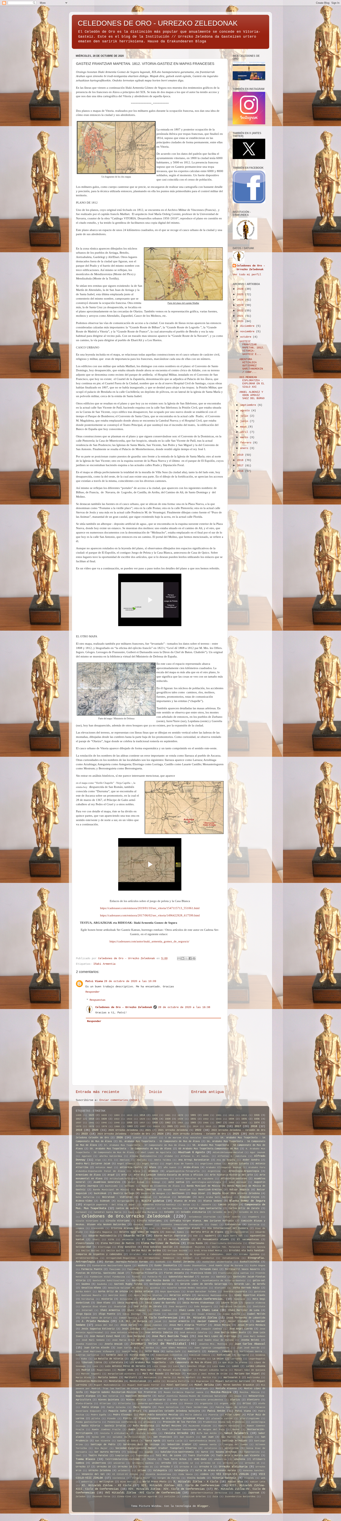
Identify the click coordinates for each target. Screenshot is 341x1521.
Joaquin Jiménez (183, 1328)
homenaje (239, 1299)
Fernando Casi (209, 1269)
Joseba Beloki (250, 1340)
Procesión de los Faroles (179, 1422)
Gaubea (86, 1284)
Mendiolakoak (138, 1381)
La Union (218, 1358)
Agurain (87, 1156)
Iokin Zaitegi (132, 1314)
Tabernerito (251, 1452)
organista (206, 1403)
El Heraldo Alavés (176, 1239)
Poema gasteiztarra (88, 1422)
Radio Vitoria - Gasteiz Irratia (104, 1425)
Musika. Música (249, 1392)
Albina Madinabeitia (143, 1156)
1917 (78, 1119)
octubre (246, 336)
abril (245, 432)
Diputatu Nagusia (101, 1232)
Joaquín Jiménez (211, 1329)
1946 (104, 1123)
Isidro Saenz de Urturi (96, 1318)
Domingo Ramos (175, 1232)
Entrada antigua (207, 1092)
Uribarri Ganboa (143, 1463)
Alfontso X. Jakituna (232, 1156)
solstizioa (231, 1448)
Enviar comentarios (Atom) (119, 1100)
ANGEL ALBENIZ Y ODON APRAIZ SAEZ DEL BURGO (251, 395)
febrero (246, 442)
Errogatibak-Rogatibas (121, 1258)
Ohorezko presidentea (209, 1400)
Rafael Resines (171, 1425)
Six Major (101, 1448)
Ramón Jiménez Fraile (106, 1429)
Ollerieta (124, 1403)
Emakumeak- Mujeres (192, 1247)
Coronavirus (233, 1224)
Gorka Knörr (83, 1291)
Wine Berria (128, 1482)
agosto (245, 410)
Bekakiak (145, 1197)
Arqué (111, 1175)
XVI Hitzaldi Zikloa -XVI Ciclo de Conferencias (143, 1492)
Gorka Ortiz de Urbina (113, 1291)
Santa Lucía (174, 1441)
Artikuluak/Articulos (123, 1179)
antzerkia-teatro (131, 1167)
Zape (237, 1493)
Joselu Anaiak (113, 1344)
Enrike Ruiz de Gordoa (146, 1250)
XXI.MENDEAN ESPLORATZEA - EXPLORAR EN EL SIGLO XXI (251, 382)
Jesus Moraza (222, 1325)
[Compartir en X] (186, 958)
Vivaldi (249, 1478)
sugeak (149, 1452)
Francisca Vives (201, 1273)
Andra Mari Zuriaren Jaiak (93, 1163)
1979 (104, 1126)
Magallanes (104, 1370)
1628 (104, 1115)
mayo (244, 426)
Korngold (243, 1355)
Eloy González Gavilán (158, 1247)
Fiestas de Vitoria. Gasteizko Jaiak (100, 1273)
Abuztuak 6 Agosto (191, 1152)
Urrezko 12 (186, 1463)
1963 (180, 1123)
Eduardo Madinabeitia (102, 1235)
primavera (149, 1422)
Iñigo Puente (106, 1314)
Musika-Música (221, 1392)
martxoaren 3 (232, 1377)
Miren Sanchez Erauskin (238, 1385)
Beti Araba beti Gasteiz (215, 1197)
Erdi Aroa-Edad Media (208, 1250)
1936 (256, 1119)
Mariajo (175, 1373)
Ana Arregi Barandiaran (193, 1160)
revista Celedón (146, 1433)
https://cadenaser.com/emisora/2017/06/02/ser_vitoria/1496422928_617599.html (150, 915)
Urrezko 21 (146, 1467)
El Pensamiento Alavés (213, 1239)
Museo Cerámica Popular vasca (183, 1392)
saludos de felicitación (129, 1437)
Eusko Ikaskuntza (166, 1265)
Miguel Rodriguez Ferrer (143, 1385)
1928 (167, 1119)
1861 (167, 1115)
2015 (208, 1126)
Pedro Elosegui (122, 1414)
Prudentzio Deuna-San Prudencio (224, 1422)
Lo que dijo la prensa (232, 1362)
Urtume (142, 1470)
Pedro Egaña (98, 1415)
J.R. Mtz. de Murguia (133, 1321)
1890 (206, 1115)
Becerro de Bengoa (153, 1193)
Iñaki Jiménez (162, 1310)
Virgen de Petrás (168, 1478)
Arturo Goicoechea (156, 1179)
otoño (261, 1403)
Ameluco (124, 1160)
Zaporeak (253, 1492)
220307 (153, 1138)
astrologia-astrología (206, 1182)
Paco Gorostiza (168, 1407)
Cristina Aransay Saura (126, 1228)
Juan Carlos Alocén (96, 1347)
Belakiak (164, 1197)
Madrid (86, 1370)
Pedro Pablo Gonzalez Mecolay (158, 1414)
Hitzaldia (126, 1299)
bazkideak (100, 1193)
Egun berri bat (233, 1236)
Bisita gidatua (152, 1200)
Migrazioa (202, 1381)
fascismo (114, 1269)
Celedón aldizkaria (193, 1212)
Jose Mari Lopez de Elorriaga (217, 1336)
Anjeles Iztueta (238, 1163)
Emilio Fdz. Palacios (226, 1247)
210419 (137, 1138)
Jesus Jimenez (153, 1325)
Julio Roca (152, 1351)
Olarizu (235, 1399)
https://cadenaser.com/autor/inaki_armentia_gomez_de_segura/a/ (149, 941)
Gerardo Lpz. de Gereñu (249, 1284)
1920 (104, 1119)
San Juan (207, 1437)
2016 (241, 471)
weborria (86, 1482)
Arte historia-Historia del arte (231, 1175)
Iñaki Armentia (104, 963)
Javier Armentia (179, 1321)
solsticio (210, 1448)
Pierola (213, 1415)
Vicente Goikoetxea (158, 1474)
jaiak (157, 1321)
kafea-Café (173, 1351)
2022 (241, 310)
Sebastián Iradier (179, 1444)
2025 (241, 294)
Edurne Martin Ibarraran (170, 1235)
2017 (241, 465)
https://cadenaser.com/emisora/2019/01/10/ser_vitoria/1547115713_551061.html (150, 908)
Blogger (202, 1506)
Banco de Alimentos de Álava (161, 1186)
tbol (78, 1455)
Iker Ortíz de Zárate (147, 1306)
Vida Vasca (185, 1474)
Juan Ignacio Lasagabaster (211, 1348)
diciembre (248, 326)
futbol (136, 1277)
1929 (180, 1119)
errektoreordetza (87, 1258)
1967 (218, 1122)
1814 (142, 1115)
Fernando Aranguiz (181, 1269)
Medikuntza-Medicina (89, 1381)
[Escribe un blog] (183, 958)
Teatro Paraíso (98, 1455)
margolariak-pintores (122, 1374)
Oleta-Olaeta (84, 1403)
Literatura (116, 1362)
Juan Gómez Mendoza (174, 1348)
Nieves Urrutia (136, 1399)
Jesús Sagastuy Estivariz (98, 1328)
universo (119, 1463)
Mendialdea (116, 1381)
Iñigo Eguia (83, 1314)
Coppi (214, 1224)
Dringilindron (239, 1232)
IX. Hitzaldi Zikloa (202, 1317)
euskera (143, 1265)
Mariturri (131, 1377)
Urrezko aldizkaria (233, 1466)
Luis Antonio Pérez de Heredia (125, 1366)
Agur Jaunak (257, 1152)
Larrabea (236, 1359)
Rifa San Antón (207, 1433)
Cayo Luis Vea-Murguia (142, 1212)
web (263, 1478)
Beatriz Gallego (123, 1193)
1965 (193, 1122)
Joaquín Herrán (156, 1329)
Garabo (205, 1277)
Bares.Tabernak (146, 1189)
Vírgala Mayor (141, 1478)
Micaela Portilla (178, 1381)
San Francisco (162, 1437)
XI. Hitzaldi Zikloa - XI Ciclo (106, 1485)
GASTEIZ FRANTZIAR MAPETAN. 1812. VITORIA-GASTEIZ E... (251, 348)
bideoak (105, 1201)
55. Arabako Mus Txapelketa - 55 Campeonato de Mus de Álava (159, 1141)
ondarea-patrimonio (150, 1403)
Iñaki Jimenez (136, 1310)
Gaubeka (102, 1284)
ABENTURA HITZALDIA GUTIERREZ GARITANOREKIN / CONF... (251, 366)
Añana (152, 1167)
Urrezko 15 (252, 1463)
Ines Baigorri (178, 1306)
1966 (206, 1123)
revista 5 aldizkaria (114, 1433)
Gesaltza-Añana (91, 1287)
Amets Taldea (162, 1160)
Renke (235, 1429)
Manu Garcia (148, 1370)
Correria (253, 1224)
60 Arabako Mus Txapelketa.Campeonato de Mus (208, 1148)
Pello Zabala (193, 1415)
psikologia (258, 1422)
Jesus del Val (104, 1325)
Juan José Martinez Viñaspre (95, 1351)
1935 (244, 1119)
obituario (159, 1399)
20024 (156, 1126)
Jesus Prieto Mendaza (251, 1325)
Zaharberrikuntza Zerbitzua (209, 1493)
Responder (92, 991)
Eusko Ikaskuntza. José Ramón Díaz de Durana (213, 1265)
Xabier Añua (235, 1481)
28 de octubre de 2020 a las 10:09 (130, 981)
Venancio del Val (93, 1474)
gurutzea (259, 1291)
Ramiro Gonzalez (228, 1426)
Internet (87, 1310)
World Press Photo (154, 1481)
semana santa (207, 1444)
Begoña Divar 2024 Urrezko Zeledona (236, 1193)
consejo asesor (143, 1224)
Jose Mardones (136, 1336)
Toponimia (142, 1455)
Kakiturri (194, 1351)
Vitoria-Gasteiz (224, 1477)
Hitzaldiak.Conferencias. (205, 1299)
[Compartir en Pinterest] (194, 958)
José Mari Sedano (93, 1340)
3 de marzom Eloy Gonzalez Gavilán (189, 1138)
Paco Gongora (142, 1407)
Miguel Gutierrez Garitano (232, 1381)
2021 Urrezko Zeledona (172, 1130)
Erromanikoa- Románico (159, 1258)
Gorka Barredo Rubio (246, 1287)
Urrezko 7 (166, 1466)
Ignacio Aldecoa (255, 1303)
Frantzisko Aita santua (233, 1273)
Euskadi (160, 1262)
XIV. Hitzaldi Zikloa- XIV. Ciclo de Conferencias (166, 1488)
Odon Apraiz (180, 1400)
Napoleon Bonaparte (138, 1396)
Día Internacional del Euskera (227, 1228)
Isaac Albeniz (207, 1314)
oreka (173, 1403)
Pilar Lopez (232, 1414)
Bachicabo (111, 1186)
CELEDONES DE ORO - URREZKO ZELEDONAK (158, 23)
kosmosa (260, 1355)
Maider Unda (125, 1370)
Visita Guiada (196, 1478)
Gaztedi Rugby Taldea (128, 1284)
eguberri (210, 1235)
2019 (241, 454)
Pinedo (111, 1418)
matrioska (253, 1377)
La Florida (137, 1358)
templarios (122, 1455)
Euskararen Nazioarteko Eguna (111, 1265)
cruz (152, 1228)
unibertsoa (99, 1463)
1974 (256, 1122)
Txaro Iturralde (198, 1455)
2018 (241, 460)
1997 (142, 1126)
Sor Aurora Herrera (107, 1452)
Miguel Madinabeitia (107, 1385)
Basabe (168, 1190)
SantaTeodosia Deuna (202, 1441)
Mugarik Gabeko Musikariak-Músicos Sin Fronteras (123, 1392)
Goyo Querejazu (170, 1291)
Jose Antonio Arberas (124, 1332)
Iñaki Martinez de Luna (243, 1310)
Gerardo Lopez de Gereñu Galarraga (203, 1284)
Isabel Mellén (256, 1314)
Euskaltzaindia (249, 1261)
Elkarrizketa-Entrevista (226, 1243)
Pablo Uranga (90, 1407)
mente (156, 1381)
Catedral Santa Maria (107, 1212)
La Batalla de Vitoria (108, 1358)
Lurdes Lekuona (255, 1366)
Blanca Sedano (212, 1201)
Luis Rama (218, 1366)
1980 (117, 1126)
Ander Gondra (251, 1160)
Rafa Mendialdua (143, 1425)
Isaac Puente (231, 1314)
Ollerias (105, 1403)
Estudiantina (231, 1258)
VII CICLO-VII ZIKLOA (232, 1474)
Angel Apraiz (150, 1164)
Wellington (106, 1481)
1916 (256, 1115)
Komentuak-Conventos (169, 1355)
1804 (117, 1115)
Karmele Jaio (114, 1355)
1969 (244, 1123)
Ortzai (247, 1403)
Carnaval (81, 1212)
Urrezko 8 (186, 1467)
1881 (193, 1115)
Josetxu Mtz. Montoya (213, 1344)
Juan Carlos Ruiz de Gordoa (135, 1348)
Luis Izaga (159, 1366)
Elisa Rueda (195, 1243)
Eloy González (127, 1247)
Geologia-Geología (161, 1284)
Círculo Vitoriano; (149, 1220)
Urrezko (166, 1463)
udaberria (220, 1459)
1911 (231, 1115)
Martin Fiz (209, 1377)
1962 (167, 1122)
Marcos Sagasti (91, 1374)
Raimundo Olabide (200, 1426)
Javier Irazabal (238, 1321)
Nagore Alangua (85, 1396)
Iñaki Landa (187, 1310)
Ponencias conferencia (122, 1422)
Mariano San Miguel (247, 1373)
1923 (129, 1119)
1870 (180, 1115)
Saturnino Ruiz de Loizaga (141, 1444)
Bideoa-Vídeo (84, 1201)
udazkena (239, 1459)
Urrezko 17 (83, 1466)
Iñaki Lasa (210, 1310)
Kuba (84, 1359)
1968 (231, 1123)
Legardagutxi (257, 1359)
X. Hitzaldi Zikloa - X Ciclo (195, 1481)
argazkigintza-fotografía (183, 1171)
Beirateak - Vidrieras (117, 1197)
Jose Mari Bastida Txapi (170, 1336)
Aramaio (153, 1171)
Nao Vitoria (110, 1396)
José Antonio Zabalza (193, 1332)
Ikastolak (120, 1306)
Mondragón (202, 1388)
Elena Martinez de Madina (117, 1243)
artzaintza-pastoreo (234, 1178)
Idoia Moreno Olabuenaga (198, 1302)
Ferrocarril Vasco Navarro (242, 1269)
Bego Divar (198, 1193)
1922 (117, 1119)
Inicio (155, 1092)
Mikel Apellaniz (177, 1385)
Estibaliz (207, 1258)
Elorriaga (104, 1247)
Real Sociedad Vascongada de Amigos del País (193, 1429)
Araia (136, 1171)
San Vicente (102, 1441)
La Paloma (179, 1358)
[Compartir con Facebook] (190, 958)
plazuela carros (222, 1418)
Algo (98, 1160)
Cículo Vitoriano (87, 1221)
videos (204, 1474)
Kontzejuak (224, 1355)
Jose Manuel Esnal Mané (105, 1336)
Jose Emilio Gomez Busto (230, 1332)
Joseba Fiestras (86, 1344)
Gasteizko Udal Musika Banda (151, 1280)
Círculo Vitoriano (118, 1220)
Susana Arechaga (226, 1452)
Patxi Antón (216, 1410)
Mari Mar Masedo (152, 1373)
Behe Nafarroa (85, 1197)
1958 (155, 1122)
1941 (91, 1123)
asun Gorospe (237, 1182)
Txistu (151, 1459)
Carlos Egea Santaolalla (205, 1208)
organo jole (227, 1403)
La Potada (199, 1359)
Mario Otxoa (83, 1377)
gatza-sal (259, 1280)
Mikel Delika (204, 1384)
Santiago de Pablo (103, 1444)
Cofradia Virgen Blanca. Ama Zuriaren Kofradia (202, 1220)
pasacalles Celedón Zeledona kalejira (174, 1411)
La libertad (158, 1358)
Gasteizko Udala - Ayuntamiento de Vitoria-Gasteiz (211, 1280)
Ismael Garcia (128, 1318)
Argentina (214, 1171)
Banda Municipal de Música (111, 1190)
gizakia (155, 1288)
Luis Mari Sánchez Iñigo (189, 1366)
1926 (155, 1119)
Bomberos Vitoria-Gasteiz (159, 1205)
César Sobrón (231, 1217)
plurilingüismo (249, 1418)
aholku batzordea (110, 1156)
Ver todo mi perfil (247, 274)
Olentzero (253, 1399)
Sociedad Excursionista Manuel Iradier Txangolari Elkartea (156, 1448)
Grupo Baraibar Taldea (201, 1291)
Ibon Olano (103, 1302)
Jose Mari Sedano (254, 1336)
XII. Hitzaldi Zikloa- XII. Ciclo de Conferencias (180, 1485)
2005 (170, 1126)
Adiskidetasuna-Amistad (228, 1152)
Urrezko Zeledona (100, 1470)
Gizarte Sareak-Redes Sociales (187, 1288)
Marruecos (150, 1377)
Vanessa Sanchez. (254, 1470)
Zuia (215, 1496)
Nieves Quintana (108, 1399)
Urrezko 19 (125, 1466)
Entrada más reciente (97, 1092)
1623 (91, 1115)
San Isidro (187, 1437)
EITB (111, 1239)
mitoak (184, 1388)
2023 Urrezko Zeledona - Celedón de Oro (123, 1134)
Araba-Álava (191, 1167)
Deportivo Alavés (189, 1228)
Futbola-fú (154, 1277)
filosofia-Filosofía (144, 1273)
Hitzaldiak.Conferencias (158, 1299)
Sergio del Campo (235, 1444)
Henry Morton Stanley (148, 1295)
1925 (142, 1119)
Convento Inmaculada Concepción (182, 1224)
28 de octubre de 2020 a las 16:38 (184, 1007)
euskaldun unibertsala (217, 1262)
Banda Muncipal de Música (203, 1186)
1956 (129, 1122)
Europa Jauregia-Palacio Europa (126, 1261)
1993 (130, 1126)
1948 (117, 1123)
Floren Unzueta (174, 1273)
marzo (245, 437)
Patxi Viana (94, 981)
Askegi (156, 1182)
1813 (129, 1115)
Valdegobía (160, 1470)
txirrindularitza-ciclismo (122, 1459)
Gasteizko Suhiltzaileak (109, 1280)
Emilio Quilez (90, 1250)
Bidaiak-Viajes (249, 1197)
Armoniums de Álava (88, 1175)
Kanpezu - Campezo (220, 1351)
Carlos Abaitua (172, 1208)
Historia (106, 1299)
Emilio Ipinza (256, 1247)
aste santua (176, 1182)
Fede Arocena (153, 1269)
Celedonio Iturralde (202, 1217)
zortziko (169, 1496)
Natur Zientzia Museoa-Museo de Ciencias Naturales (192, 1396)
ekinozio (127, 1239)
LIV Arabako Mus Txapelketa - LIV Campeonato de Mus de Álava (170, 1362)
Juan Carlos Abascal (250, 1343)
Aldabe (169, 1156)
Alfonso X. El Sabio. (195, 1156)
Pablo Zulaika (116, 1407)
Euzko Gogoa (257, 1265)
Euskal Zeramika (184, 1261)
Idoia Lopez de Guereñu (160, 1302)
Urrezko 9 (205, 1466)
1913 (244, 1115)
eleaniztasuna (85, 1243)
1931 (193, 1119)
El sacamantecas (248, 1239)
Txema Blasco (85, 1459)
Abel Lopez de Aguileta (156, 1152)
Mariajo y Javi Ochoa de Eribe (207, 1374)
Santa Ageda (152, 1440)
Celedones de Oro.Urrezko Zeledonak (126, 1216)
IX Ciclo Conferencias (160, 1317)
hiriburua (88, 1299)
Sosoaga (132, 1452)
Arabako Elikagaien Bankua (223, 1167)
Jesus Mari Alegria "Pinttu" (188, 1325)
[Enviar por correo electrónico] (179, 958)
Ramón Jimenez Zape (141, 1429)
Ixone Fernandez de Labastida (245, 1317)
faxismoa (132, 1269)
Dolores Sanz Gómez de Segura (139, 1232)
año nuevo (170, 1167)
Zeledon (80, 1496)
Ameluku (142, 1160)
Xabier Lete (257, 1482)
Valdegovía (181, 1470)
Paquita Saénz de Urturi (125, 1411)
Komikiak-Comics (199, 1355)
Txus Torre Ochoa (174, 1459)
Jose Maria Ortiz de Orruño (130, 1340)
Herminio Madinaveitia (212, 1295)
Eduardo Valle (134, 1235)
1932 (206, 1119)
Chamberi (253, 1217)
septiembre (249, 405)
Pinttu (127, 1418)
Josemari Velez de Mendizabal (158, 1344)
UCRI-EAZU (200, 1459)
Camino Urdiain (228, 1204)
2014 (195, 1126)
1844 (155, 1115)
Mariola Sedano (107, 1377)
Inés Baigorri (203, 1306)
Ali (110, 1160)
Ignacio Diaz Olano (94, 1306)
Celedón (169, 1212)
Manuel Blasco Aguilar (177, 1370)
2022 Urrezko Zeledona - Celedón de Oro (238, 1130)
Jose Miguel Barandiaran (173, 1340)
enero (245, 448)
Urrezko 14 (230, 1463)
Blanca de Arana (185, 1201)
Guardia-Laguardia (235, 1291)
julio (245, 415)
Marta (167, 1377)
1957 (142, 1123)
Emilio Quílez (116, 1250)
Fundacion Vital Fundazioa (107, 1277)
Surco (204, 1452)
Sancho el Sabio (127, 1441)
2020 (241, 321)
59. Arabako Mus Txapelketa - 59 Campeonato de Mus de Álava (130, 1148)
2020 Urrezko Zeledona (123, 1130)
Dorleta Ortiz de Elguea (207, 1232)
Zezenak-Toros (101, 1496)
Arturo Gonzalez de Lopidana (194, 1179)
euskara (80, 1265)
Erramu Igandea (249, 1254)
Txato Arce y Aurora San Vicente (237, 1455)
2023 (241, 305)
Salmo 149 (98, 1437)
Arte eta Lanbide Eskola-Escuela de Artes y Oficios (168, 1175)
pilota (96, 1418)
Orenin (189, 1403)
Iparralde (154, 1314)
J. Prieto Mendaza (95, 1321)
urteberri (124, 1470)
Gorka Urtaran (144, 1291)
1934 (231, 1119)
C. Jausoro (204, 1205)
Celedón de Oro (222, 1212)
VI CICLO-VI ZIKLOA (125, 1474)
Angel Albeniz (126, 1164)
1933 (218, 1119)
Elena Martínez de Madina (160, 1243)
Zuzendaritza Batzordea (240, 1496)
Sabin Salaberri (236, 1433)
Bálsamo (129, 1186)
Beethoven (178, 1193)
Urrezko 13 (208, 1463)
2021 (241, 316)
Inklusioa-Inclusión (232, 1306)
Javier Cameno (207, 1321)
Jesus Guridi (128, 1325)
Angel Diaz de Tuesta (179, 1164)
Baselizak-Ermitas (210, 1189)
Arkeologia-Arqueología (244, 1171)
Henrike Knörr (118, 1295)
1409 (78, 1115)
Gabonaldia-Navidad (181, 1276)
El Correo (148, 1239)
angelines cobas (210, 1164)
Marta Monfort (187, 1377)
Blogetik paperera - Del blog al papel (110, 1205)
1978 (91, 1126)
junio (245, 421)
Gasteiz (221, 1276)
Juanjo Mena (129, 1351)
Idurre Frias (229, 1302)
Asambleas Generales (107, 1182)
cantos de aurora (127, 1208)
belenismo (184, 1197)
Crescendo (97, 1228)
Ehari (96, 1239)
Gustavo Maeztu (91, 1295)
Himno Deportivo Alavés (249, 1295)
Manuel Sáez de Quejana (249, 1370)
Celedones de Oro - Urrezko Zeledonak (123, 1007)
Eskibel (188, 1258)
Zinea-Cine (124, 1496)
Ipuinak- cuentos (179, 1314)
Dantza (166, 1228)
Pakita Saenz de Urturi (232, 1407)
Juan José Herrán (248, 1348)
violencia (118, 1478)
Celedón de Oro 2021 (252, 1212)
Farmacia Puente (91, 1269)
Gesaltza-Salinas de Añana (125, 1288)
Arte (124, 1175)
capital (150, 1208)
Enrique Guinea (177, 1250)
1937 (78, 1123)
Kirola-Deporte (139, 1355)
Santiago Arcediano (234, 1440)
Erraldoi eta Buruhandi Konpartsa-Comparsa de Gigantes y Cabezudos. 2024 (180, 1254)
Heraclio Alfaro (180, 1295)
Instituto (259, 1306)
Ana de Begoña (226, 1160)
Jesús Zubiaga (131, 1328)
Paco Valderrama (197, 1407)
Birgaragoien (125, 1201)
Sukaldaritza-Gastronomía (177, 1452)
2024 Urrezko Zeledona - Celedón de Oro (199, 1134)
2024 (241, 299)
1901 (218, 1115)
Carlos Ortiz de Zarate (244, 1208)
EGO (195, 1236)
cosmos (80, 1228)
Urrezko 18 (104, 1466)
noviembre (248, 331)
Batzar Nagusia (239, 1189)
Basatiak (185, 1190)
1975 (78, 1126)
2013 (182, 1126)
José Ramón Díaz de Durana (215, 1340)
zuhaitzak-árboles (194, 1496)
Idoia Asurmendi (127, 1302)
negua (237, 1396)
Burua (186, 1205)
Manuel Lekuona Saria (213, 1370)
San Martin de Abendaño (237, 1437)
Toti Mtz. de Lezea (168, 1455)
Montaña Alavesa (226, 1388)
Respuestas (97, 1000)
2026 (241, 289)
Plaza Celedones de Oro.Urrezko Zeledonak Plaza (171, 1418)
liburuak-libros (91, 1362)
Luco (95, 1366)
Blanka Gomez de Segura (247, 1200)
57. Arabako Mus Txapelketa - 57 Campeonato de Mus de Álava (144, 1145)
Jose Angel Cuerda (241, 1328)
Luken (235, 1366)
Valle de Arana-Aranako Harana (215, 1470)
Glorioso (220, 1288)
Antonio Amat (104, 1167)
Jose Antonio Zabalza (158, 1332)
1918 (91, 1119)
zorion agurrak (147, 1496)
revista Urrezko (176, 1433)
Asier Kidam (136, 1182)
